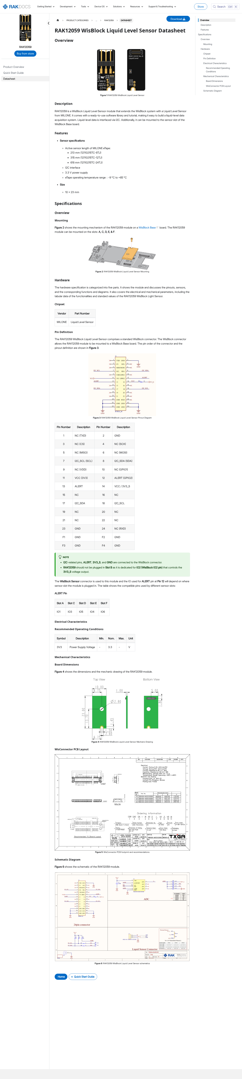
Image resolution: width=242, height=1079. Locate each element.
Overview (204, 20)
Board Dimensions (214, 81)
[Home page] (58, 20)
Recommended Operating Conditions (218, 70)
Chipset (206, 54)
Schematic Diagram (212, 91)
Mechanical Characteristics (216, 76)
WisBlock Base (147, 227)
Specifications (204, 34)
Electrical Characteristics (215, 63)
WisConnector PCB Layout (218, 86)
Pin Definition (209, 58)
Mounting (207, 44)
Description (206, 25)
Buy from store (25, 53)
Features (205, 29)
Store (201, 6)
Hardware (205, 49)
